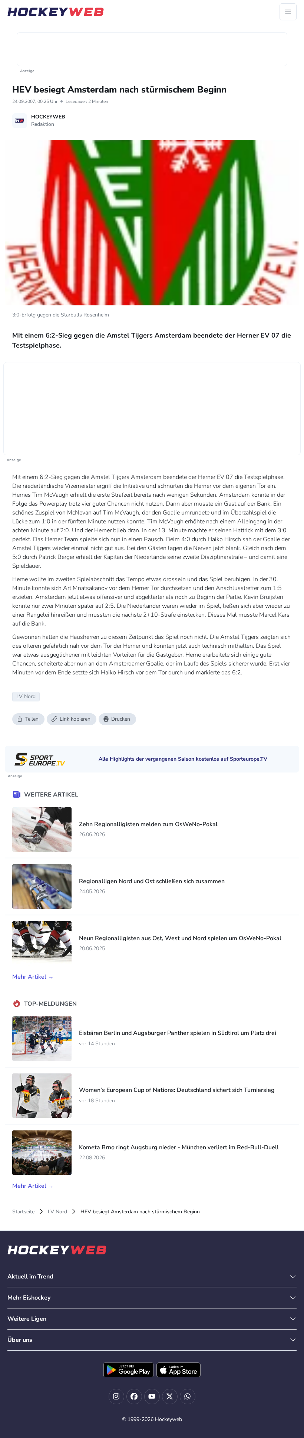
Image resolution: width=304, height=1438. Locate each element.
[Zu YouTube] (152, 1396)
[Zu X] (169, 1396)
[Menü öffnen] (288, 11)
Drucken (120, 719)
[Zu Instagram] (116, 1396)
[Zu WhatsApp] (187, 1396)
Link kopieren (75, 719)
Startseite (23, 1211)
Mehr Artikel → (33, 977)
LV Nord (57, 1211)
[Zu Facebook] (134, 1396)
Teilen (32, 719)
